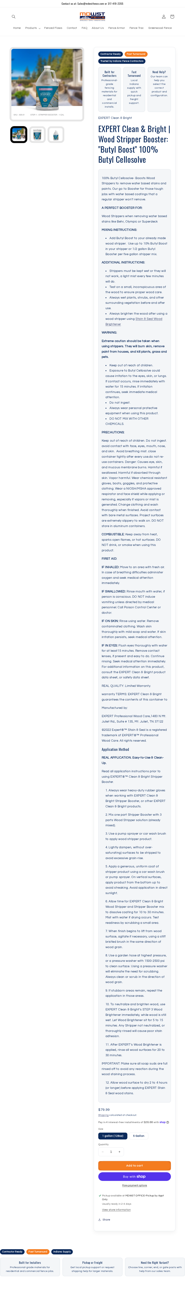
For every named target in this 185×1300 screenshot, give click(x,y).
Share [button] (106, 1219)
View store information (116, 1209)
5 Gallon (138, 1136)
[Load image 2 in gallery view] (37, 134)
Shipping (103, 1115)
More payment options (134, 1185)
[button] (14, 16)
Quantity (103, 1144)
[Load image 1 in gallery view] (18, 134)
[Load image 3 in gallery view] (56, 134)
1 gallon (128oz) (113, 1136)
